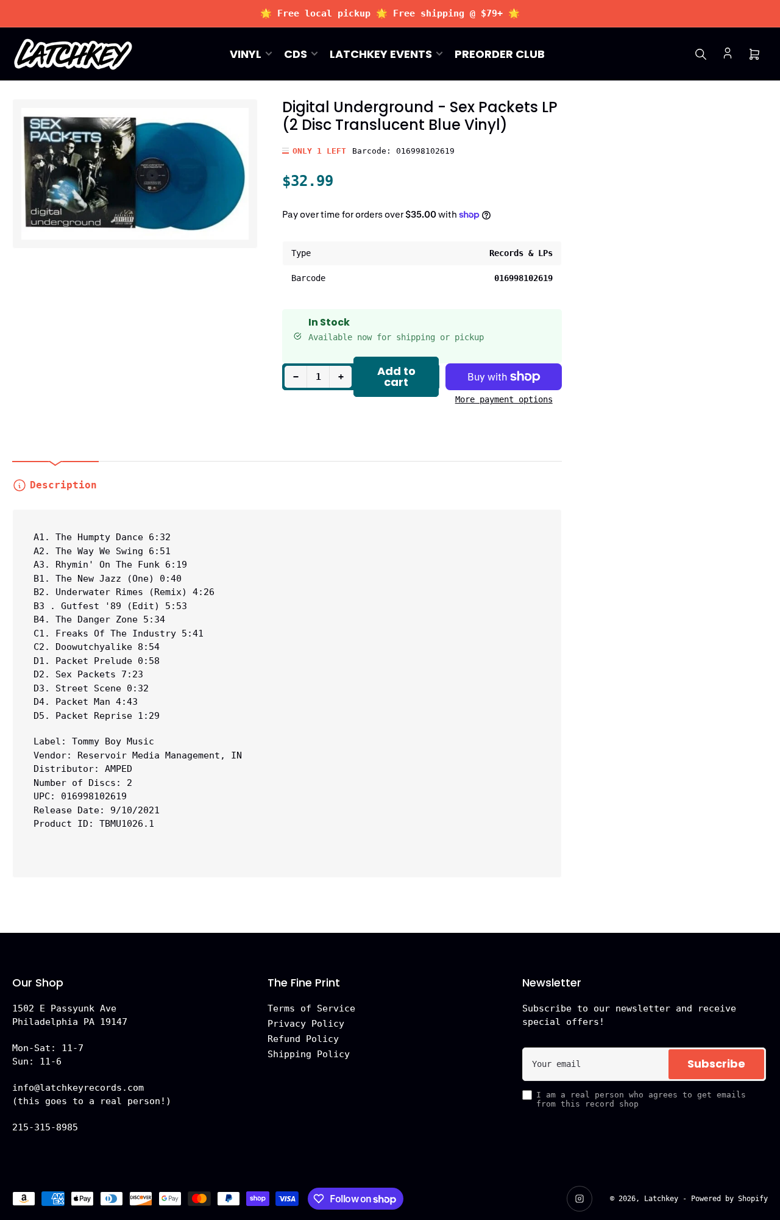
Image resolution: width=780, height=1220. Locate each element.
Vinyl (245, 54)
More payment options (504, 399)
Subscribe (716, 1063)
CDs (295, 54)
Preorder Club (500, 54)
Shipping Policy (309, 1054)
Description (63, 485)
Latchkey (661, 1198)
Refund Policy (303, 1038)
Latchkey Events (381, 54)
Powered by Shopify (729, 1198)
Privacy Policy (306, 1023)
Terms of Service (311, 1008)
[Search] (700, 54)
